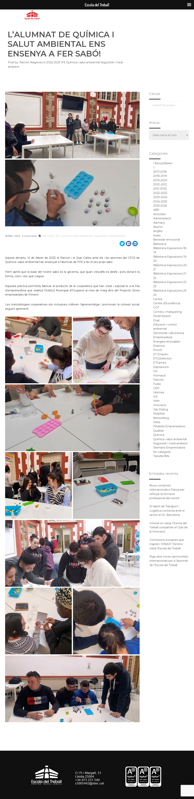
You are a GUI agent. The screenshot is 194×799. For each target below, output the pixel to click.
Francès (158, 379)
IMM (156, 401)
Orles (156, 422)
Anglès (157, 231)
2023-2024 (160, 197)
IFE (63, 62)
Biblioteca (159, 244)
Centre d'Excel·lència (166, 303)
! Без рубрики (162, 163)
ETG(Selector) (162, 358)
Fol (155, 371)
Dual (156, 320)
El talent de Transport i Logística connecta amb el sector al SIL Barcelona (167, 511)
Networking (161, 418)
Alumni (158, 227)
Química (158, 435)
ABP (156, 210)
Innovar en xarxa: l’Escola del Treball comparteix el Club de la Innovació (168, 527)
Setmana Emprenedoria (169, 447)
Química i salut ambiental (83, 62)
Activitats (159, 214)
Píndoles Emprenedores (169, 426)
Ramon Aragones (31, 62)
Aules (156, 235)
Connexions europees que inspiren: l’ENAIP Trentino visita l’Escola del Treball (166, 544)
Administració (162, 218)
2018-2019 (160, 176)
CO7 (156, 307)
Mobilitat (159, 413)
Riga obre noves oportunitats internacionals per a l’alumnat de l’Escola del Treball (168, 561)
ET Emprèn (160, 354)
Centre (157, 299)
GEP (156, 388)
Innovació (159, 405)
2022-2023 (53, 62)
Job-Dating (160, 409)
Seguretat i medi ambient (110, 235)
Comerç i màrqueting (167, 312)
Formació (159, 375)
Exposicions (161, 367)
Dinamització (162, 316)
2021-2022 (160, 188)
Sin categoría (162, 452)
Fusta (157, 384)
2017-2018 (160, 171)
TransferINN (161, 456)
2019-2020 (160, 180)
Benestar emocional (166, 239)
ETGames (159, 362)
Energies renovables (166, 341)
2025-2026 (160, 205)
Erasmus (159, 345)
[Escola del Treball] (32, 15)
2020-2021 (160, 184)
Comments (29, 235)
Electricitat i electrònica (168, 333)
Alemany (159, 222)
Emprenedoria (162, 337)
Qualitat (158, 430)
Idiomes (158, 392)
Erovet (157, 350)
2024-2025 (160, 201)
